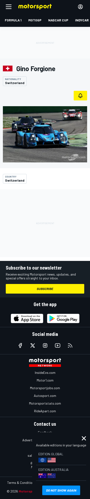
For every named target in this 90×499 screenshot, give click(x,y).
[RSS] (70, 345)
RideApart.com (45, 411)
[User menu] (80, 7)
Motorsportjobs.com (45, 388)
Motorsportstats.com (45, 403)
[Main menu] (8, 7)
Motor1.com (45, 380)
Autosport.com (45, 396)
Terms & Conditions (21, 483)
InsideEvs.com (45, 372)
